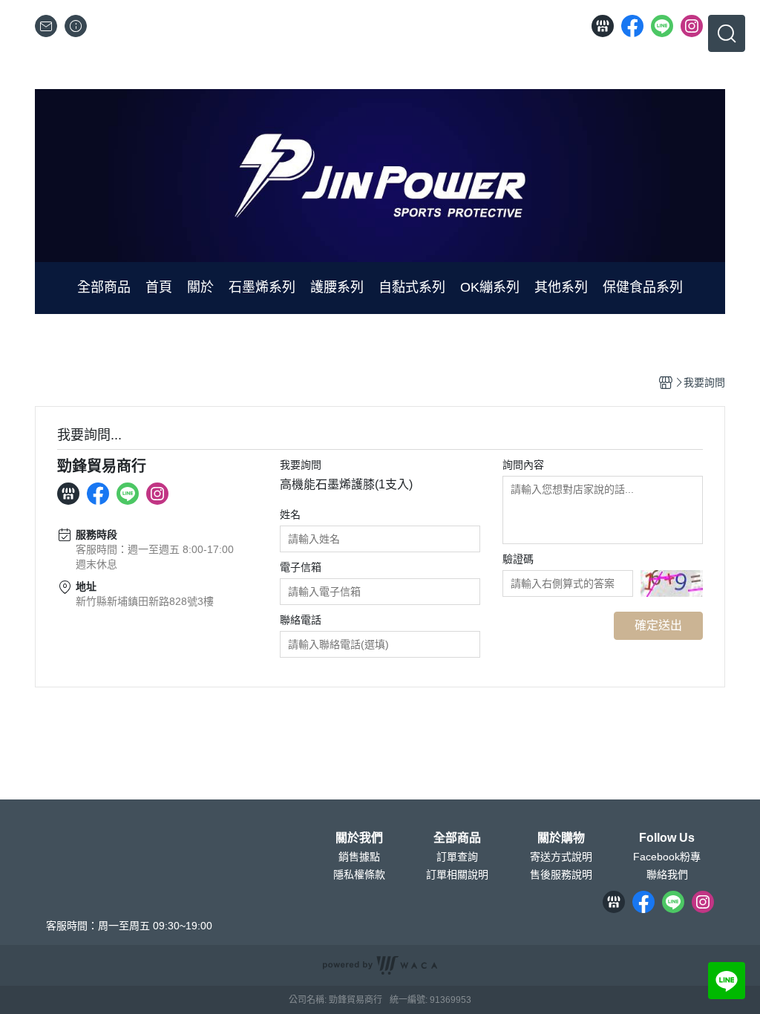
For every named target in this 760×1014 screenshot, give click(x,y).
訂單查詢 (457, 856)
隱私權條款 (359, 874)
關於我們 (359, 838)
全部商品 (457, 838)
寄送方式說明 (561, 856)
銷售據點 (359, 856)
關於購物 (561, 838)
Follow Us (667, 838)
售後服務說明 (561, 874)
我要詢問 (300, 465)
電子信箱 (300, 567)
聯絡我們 (667, 874)
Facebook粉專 (667, 856)
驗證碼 (518, 559)
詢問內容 (523, 465)
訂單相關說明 (457, 874)
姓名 (290, 514)
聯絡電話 (300, 620)
